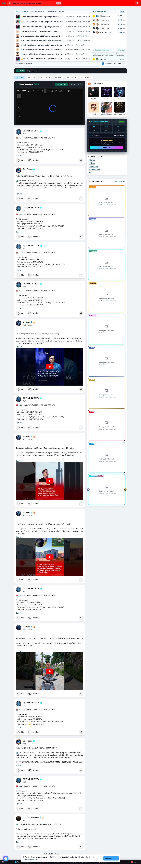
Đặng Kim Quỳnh (105, 32)
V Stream (27, 322)
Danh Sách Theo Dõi (76, 84)
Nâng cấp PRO (106, 147)
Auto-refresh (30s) (110, 63)
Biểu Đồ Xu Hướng (61, 84)
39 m (24, 134)
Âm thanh (72, 77)
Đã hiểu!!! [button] (108, 858)
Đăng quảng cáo (120, 181)
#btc (90, 172)
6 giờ (24, 591)
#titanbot (92, 160)
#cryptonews (93, 166)
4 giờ (24, 286)
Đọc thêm (19, 155)
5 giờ (24, 401)
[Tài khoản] (137, 3)
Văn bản (33, 77)
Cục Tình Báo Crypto (31, 817)
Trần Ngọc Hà (104, 24)
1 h (24, 172)
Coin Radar (27, 169)
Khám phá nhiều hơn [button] (30, 859)
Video (60, 77)
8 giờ (24, 782)
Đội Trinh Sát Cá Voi (31, 131)
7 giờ (24, 705)
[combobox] (34, 3)
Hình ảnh (47, 77)
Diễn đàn (30, 63)
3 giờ (24, 248)
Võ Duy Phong (104, 28)
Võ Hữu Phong (104, 20)
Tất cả (20, 77)
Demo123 (103, 59)
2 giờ (24, 210)
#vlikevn (92, 163)
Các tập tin (87, 77)
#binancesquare (94, 169)
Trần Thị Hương (105, 16)
